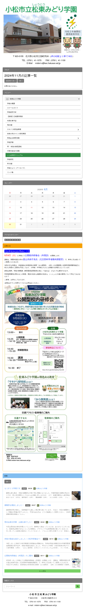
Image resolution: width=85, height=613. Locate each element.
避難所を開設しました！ (14, 505)
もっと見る (42, 571)
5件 (7, 481)
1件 (20, 81)
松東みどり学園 (41, 488)
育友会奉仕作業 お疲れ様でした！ (18, 522)
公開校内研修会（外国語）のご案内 (18, 555)
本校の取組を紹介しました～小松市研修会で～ (23, 538)
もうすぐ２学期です (12, 488)
